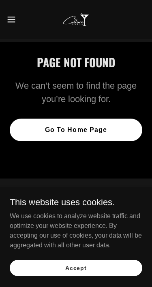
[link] (76, 19)
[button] (14, 19)
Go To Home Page (76, 129)
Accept (76, 267)
